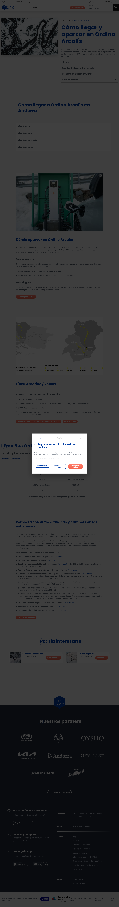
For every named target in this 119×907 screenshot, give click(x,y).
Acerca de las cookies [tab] (76, 438)
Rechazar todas (58, 466)
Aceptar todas (75, 466)
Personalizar (42, 465)
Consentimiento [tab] (42, 438)
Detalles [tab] (59, 438)
